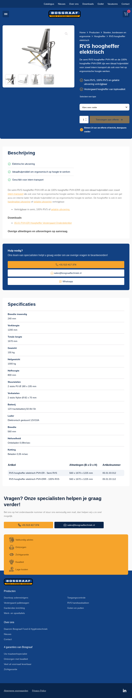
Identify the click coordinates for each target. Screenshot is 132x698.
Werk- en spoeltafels (14, 613)
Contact (125, 4)
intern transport (16, 193)
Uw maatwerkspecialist (15, 653)
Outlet (101, 4)
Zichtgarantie (10, 669)
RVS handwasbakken (78, 603)
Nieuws (61, 4)
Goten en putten (75, 608)
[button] (6, 14)
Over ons (74, 4)
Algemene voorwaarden (16, 690)
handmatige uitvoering (19, 201)
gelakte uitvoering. (60, 209)
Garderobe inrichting (14, 608)
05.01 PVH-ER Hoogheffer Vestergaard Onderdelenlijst (43, 223)
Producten (94, 32)
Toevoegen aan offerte (107, 119)
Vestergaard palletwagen (16, 603)
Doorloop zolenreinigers (16, 597)
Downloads (88, 4)
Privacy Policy (39, 690)
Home (83, 32)
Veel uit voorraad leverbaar (17, 664)
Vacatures (113, 4)
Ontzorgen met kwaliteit (16, 659)
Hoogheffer (99, 36)
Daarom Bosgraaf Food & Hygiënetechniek (25, 629)
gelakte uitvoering (43, 201)
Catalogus (49, 4)
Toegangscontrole (76, 597)
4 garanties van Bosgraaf (18, 647)
